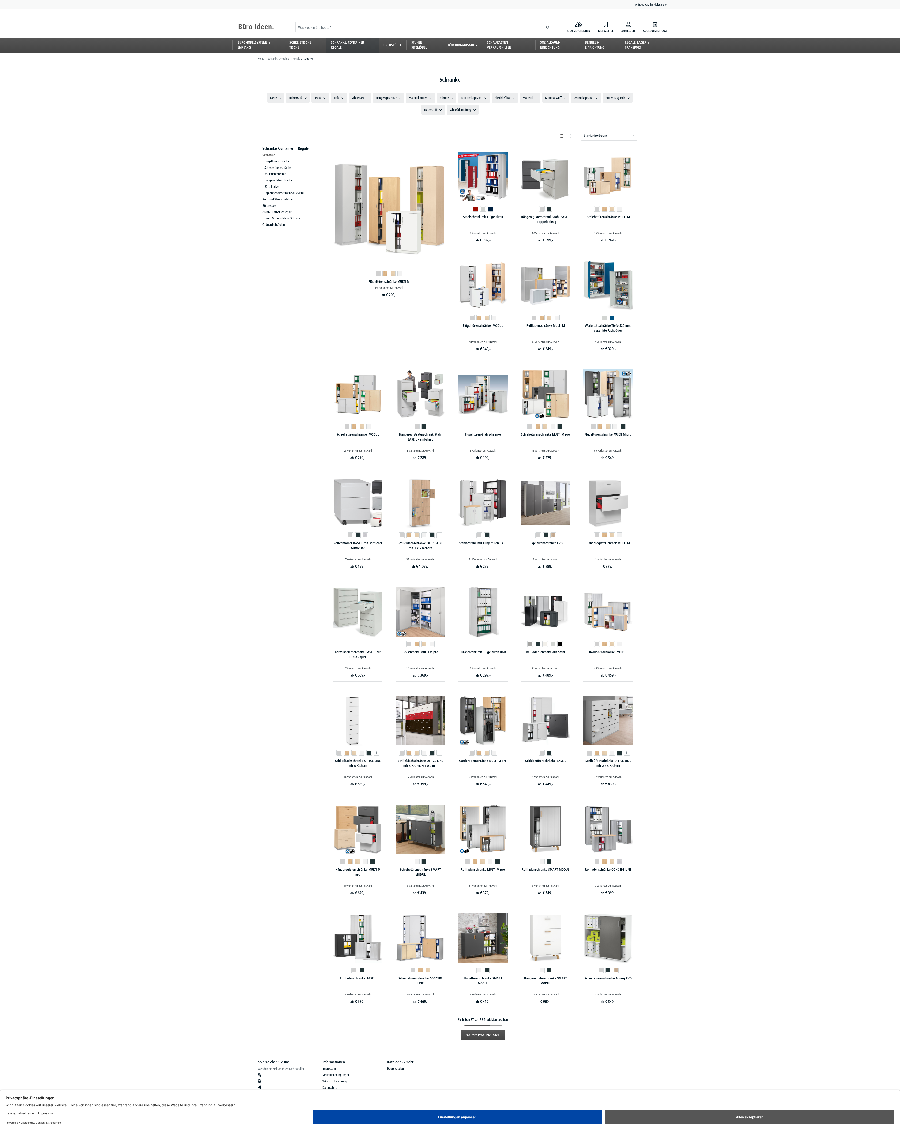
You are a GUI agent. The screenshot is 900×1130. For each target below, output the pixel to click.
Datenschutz (330, 1087)
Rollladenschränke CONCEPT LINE (608, 869)
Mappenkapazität (471, 98)
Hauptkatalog (395, 1068)
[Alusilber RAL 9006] (530, 644)
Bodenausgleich (615, 98)
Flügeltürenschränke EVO (545, 543)
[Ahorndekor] (393, 273)
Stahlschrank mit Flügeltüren (483, 217)
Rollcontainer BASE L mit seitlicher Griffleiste (358, 545)
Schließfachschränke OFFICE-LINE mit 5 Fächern (358, 763)
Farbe (273, 98)
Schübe (444, 98)
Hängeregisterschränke (278, 180)
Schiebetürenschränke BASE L (545, 761)
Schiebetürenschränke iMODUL (358, 434)
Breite (317, 98)
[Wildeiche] (553, 535)
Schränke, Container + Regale (285, 148)
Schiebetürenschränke (277, 168)
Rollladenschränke (275, 174)
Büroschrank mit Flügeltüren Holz (483, 652)
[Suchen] (548, 27)
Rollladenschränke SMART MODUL (545, 869)
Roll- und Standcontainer (277, 199)
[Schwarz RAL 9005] (560, 644)
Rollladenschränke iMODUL (608, 652)
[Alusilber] (365, 535)
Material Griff (553, 98)
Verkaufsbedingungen (336, 1075)
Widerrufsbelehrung (334, 1081)
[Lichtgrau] (378, 273)
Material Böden (418, 98)
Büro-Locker (271, 187)
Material (528, 98)
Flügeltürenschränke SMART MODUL (483, 980)
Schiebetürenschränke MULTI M (608, 217)
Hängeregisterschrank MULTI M (608, 543)
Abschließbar (502, 98)
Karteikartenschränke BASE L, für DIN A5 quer (358, 654)
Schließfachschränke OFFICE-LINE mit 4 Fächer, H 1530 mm (420, 763)
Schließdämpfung (460, 110)
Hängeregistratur (386, 98)
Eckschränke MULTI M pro (420, 652)
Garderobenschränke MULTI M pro (483, 761)
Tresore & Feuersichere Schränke (281, 218)
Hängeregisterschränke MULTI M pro (357, 872)
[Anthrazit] (549, 209)
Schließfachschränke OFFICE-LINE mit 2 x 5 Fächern (420, 545)
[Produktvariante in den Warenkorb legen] (439, 535)
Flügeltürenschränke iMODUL (483, 326)
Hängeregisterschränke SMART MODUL (545, 980)
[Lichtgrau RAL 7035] (483, 209)
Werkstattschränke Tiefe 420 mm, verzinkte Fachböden (608, 328)
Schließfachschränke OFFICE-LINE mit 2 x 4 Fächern (608, 763)
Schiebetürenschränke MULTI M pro (545, 434)
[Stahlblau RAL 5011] (490, 209)
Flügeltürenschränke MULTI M (389, 281)
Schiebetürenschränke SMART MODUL (420, 872)
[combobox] (418, 27)
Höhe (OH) (295, 98)
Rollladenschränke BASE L (358, 978)
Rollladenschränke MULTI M (545, 326)
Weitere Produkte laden (482, 1035)
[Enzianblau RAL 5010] (612, 317)
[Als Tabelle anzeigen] (572, 136)
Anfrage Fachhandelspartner (651, 4)
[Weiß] (400, 273)
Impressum (329, 1068)
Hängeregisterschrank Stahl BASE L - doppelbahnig (545, 219)
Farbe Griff (430, 110)
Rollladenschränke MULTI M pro (483, 869)
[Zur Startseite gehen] (255, 27)
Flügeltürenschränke (276, 161)
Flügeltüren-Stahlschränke (483, 434)
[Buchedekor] (385, 273)
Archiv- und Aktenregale (277, 212)
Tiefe (336, 98)
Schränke (268, 155)
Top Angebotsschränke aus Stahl (284, 193)
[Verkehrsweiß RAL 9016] (545, 644)
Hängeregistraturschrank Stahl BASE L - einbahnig (420, 436)
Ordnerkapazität (583, 98)
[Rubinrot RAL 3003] (475, 209)
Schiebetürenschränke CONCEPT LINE (420, 980)
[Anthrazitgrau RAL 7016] (537, 644)
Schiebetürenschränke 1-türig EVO (608, 978)
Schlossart (358, 98)
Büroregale (269, 205)
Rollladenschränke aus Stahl (545, 652)
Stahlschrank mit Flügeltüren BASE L (483, 545)
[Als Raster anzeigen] (561, 136)
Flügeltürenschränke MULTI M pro (608, 434)
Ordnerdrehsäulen (273, 224)
